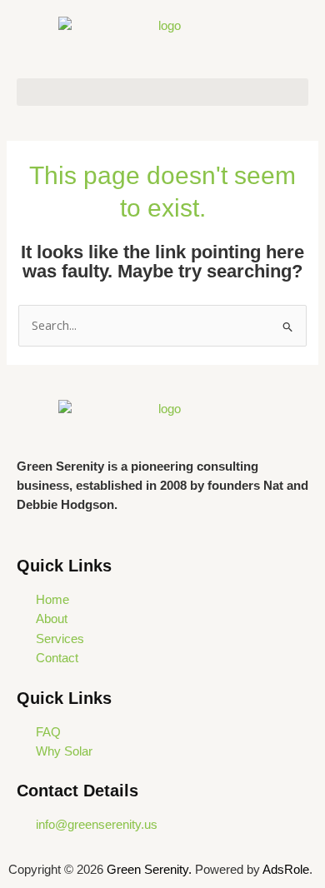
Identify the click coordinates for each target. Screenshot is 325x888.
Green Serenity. (151, 869)
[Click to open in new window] (162, 422)
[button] (162, 92)
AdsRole (285, 869)
